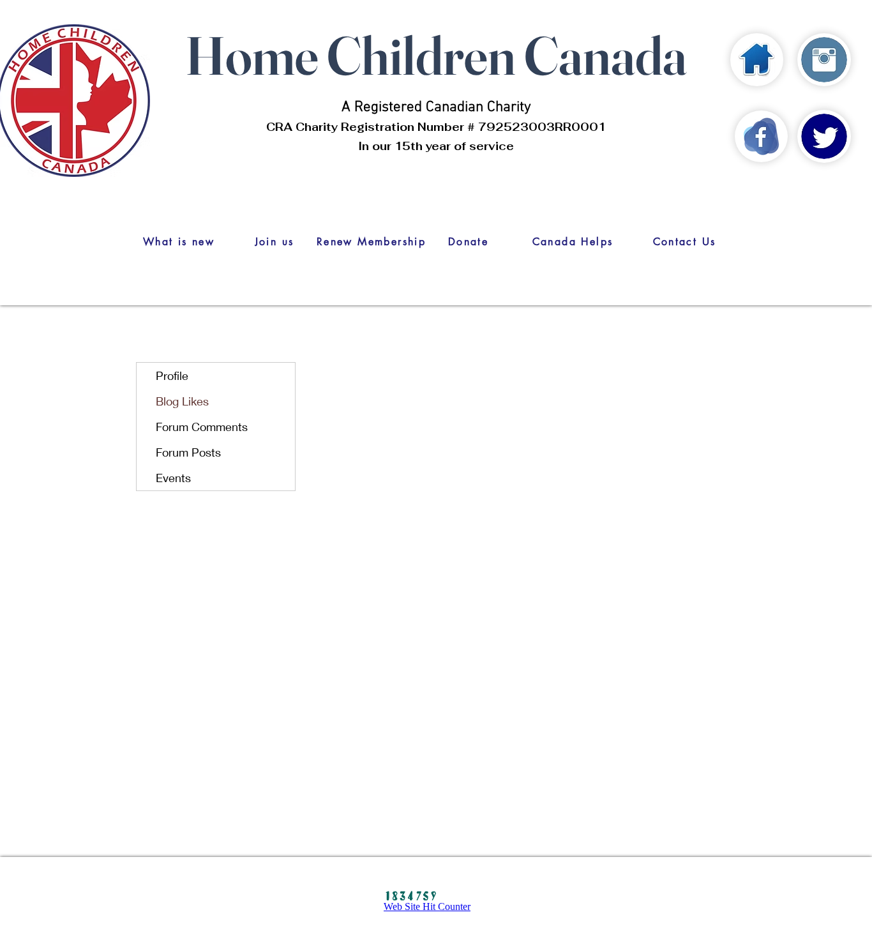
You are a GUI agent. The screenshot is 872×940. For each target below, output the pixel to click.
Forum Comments (202, 427)
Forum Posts (188, 452)
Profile (172, 375)
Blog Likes (182, 401)
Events (173, 478)
